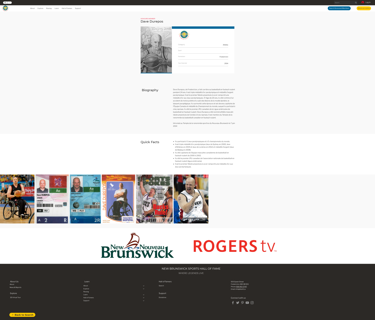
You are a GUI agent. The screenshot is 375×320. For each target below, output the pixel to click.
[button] (56, 8)
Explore (86, 289)
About (12, 284)
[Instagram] (252, 303)
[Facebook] (233, 303)
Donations (162, 297)
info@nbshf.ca (240, 289)
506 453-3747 (241, 287)
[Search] (355, 3)
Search (161, 286)
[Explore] (143, 288)
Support (86, 301)
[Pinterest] (242, 303)
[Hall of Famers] (143, 297)
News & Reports (15, 287)
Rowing (86, 292)
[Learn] (143, 294)
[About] (143, 285)
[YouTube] (247, 303)
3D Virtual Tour (15, 297)
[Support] (143, 300)
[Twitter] (238, 303)
